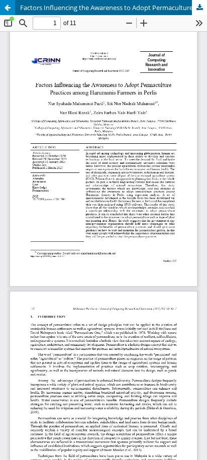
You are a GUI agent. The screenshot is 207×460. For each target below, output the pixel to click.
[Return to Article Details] (7, 7)
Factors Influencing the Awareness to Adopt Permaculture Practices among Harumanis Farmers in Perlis (113, 7)
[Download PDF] (199, 7)
